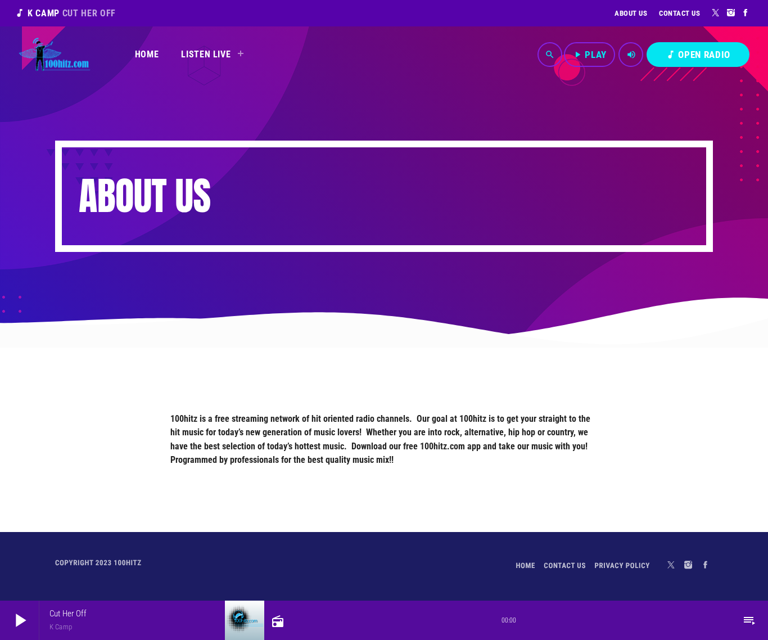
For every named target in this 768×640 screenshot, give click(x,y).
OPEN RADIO (698, 54)
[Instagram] (731, 13)
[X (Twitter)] (716, 13)
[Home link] (54, 54)
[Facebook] (746, 13)
